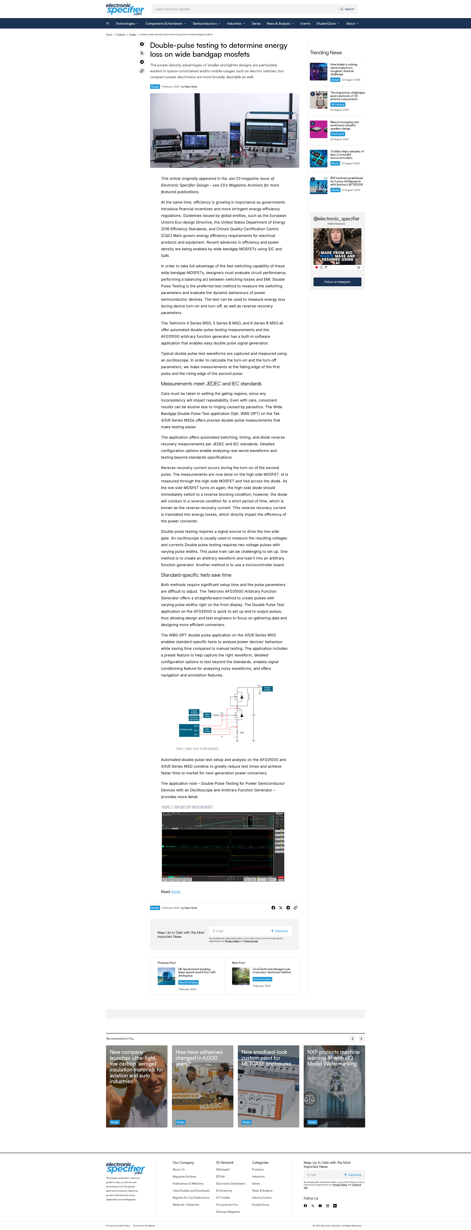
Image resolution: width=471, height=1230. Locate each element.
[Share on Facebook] (142, 44)
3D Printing (337, 104)
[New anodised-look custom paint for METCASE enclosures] (268, 1086)
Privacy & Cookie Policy (118, 1225)
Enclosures (337, 133)
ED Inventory (224, 1190)
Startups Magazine (228, 1212)
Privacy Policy (232, 941)
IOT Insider (223, 1197)
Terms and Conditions (144, 1225)
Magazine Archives (184, 1176)
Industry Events (261, 1197)
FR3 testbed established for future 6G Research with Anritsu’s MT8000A (346, 181)
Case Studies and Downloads (191, 1190)
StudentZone (260, 1204)
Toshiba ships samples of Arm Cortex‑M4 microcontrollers (347, 155)
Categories (260, 1162)
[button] (107, 24)
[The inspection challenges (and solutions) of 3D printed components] (318, 100)
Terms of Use (251, 941)
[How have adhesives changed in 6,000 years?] (202, 1086)
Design (132, 34)
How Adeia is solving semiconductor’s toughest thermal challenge (344, 69)
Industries (258, 1176)
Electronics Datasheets (231, 1183)
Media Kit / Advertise (186, 1204)
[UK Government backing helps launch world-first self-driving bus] (187, 975)
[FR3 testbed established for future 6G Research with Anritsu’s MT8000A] (318, 185)
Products (120, 34)
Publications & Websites (188, 1183)
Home (109, 34)
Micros (335, 163)
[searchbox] (245, 9)
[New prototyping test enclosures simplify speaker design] (318, 129)
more (175, 891)
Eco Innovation (262, 979)
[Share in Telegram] (142, 62)
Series (256, 1183)
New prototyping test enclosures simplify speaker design (344, 125)
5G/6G (335, 189)
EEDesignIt (223, 1169)
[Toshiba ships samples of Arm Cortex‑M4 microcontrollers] (318, 158)
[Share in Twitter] (142, 53)
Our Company (183, 1162)
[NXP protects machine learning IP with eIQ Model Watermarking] (334, 1086)
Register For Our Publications (191, 1197)
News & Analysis (188, 982)
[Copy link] (142, 71)
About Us (179, 1169)
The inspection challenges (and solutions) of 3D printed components (347, 96)
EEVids (220, 1176)
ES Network (225, 1162)
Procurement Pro (227, 1204)
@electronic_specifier (337, 218)
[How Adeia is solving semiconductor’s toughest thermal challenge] (318, 71)
